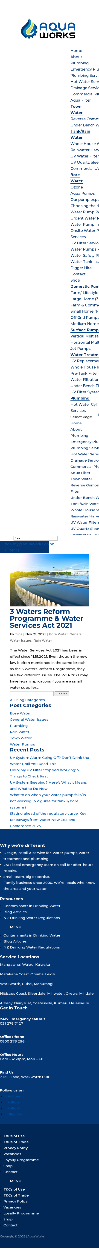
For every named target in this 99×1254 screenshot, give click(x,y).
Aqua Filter (80, 100)
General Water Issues (29, 719)
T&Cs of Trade (16, 1142)
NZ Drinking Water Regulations (31, 918)
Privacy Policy (15, 1148)
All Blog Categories (27, 700)
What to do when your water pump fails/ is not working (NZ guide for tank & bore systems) (48, 801)
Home (76, 51)
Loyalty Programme (21, 1160)
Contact (78, 274)
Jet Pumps (80, 348)
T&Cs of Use (14, 1136)
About (76, 57)
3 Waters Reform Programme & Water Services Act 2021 (46, 618)
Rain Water (42, 640)
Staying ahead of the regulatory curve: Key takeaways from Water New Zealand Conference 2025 (48, 819)
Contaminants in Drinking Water (32, 906)
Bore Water (58, 634)
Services (78, 237)
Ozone (76, 187)
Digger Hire (81, 268)
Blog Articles (15, 912)
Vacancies (12, 1154)
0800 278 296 (12, 1041)
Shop (75, 280)
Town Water (81, 479)
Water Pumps (22, 744)
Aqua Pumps (82, 193)
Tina (18, 634)
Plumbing (79, 63)
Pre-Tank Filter (84, 373)
